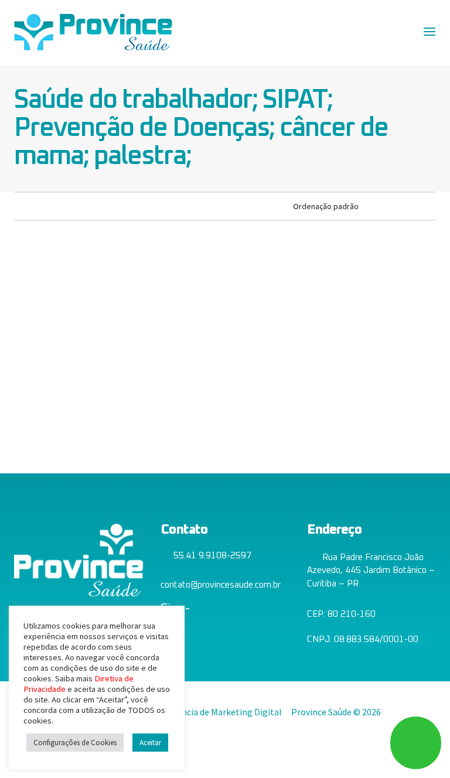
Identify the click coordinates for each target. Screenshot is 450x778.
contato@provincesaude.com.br (221, 585)
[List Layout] (35, 205)
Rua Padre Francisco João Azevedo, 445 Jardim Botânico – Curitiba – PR (371, 570)
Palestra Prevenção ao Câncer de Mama (60, 372)
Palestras (60, 405)
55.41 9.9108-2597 (212, 555)
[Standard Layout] (19, 205)
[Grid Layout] (51, 205)
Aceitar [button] (150, 743)
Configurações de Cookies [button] (75, 743)
